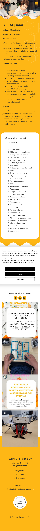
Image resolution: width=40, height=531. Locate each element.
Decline (20, 274)
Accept (20, 269)
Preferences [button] (29, 262)
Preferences (20, 279)
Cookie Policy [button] (16, 260)
